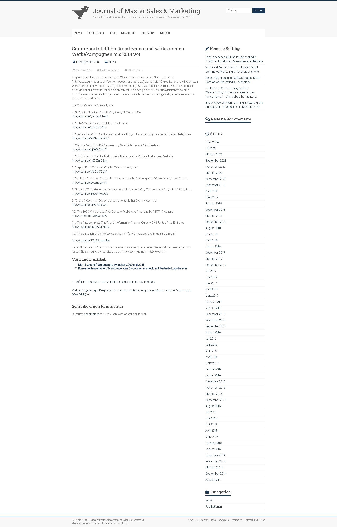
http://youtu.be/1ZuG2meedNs (91, 240)
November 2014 (215, 461)
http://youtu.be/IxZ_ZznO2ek (89, 160)
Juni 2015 (211, 418)
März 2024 (212, 142)
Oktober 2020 (213, 172)
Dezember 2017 (215, 252)
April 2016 (211, 357)
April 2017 (211, 289)
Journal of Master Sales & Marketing (146, 10)
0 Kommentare (135, 70)
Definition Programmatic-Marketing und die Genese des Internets (113, 281)
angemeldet (91, 314)
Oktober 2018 (213, 215)
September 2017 (215, 265)
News (78, 33)
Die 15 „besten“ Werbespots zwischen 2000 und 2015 (111, 264)
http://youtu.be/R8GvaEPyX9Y (90, 138)
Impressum (237, 520)
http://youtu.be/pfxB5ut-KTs (89, 127)
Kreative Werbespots (109, 70)
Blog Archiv (148, 33)
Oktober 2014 (213, 467)
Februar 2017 (213, 301)
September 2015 (215, 400)
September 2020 (215, 179)
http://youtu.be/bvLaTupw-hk (89, 182)
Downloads (128, 33)
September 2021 (215, 160)
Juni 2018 (211, 234)
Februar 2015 (213, 443)
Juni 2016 (211, 344)
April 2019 (211, 191)
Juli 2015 (210, 412)
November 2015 (215, 387)
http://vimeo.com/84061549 (89, 215)
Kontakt (165, 33)
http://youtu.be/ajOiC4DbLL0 (89, 149)
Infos (112, 33)
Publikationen (95, 33)
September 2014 (215, 473)
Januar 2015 (213, 449)
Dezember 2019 (215, 185)
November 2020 (215, 166)
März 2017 (212, 295)
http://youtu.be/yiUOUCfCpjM (89, 171)
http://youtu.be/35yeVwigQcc (90, 193)
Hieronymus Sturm (87, 61)
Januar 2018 (213, 246)
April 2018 (211, 240)
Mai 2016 (211, 351)
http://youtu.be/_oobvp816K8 (90, 116)
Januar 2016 (213, 375)
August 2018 (213, 228)
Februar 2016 (213, 369)
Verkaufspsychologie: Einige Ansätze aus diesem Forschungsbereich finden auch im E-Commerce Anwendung (132, 292)
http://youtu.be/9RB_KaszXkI (89, 204)
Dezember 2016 (215, 314)
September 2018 (215, 222)
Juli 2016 (210, 338)
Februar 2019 (213, 203)
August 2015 (213, 406)
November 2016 (215, 320)
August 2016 (213, 332)
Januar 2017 (213, 308)
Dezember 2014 (215, 455)
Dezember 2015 (215, 381)
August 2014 (213, 479)
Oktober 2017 (213, 258)
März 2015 (212, 436)
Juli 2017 (210, 271)
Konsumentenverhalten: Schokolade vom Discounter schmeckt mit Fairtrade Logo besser (132, 268)
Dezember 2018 (215, 209)
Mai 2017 (211, 283)
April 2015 (211, 430)
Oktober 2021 (213, 154)
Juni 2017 (211, 277)
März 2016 (212, 363)
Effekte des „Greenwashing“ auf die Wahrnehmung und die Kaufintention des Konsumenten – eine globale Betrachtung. (231, 92)
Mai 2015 (211, 424)
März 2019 (212, 197)
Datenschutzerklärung (255, 520)
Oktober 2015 (213, 393)
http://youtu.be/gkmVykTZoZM (91, 227)
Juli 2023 (210, 148)
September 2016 (215, 326)
